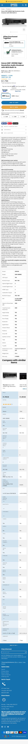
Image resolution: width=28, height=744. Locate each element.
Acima (20, 662)
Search (3, 669)
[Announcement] (14, 1)
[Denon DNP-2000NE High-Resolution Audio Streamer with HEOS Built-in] (10, 380)
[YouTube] (8, 727)
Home (2, 9)
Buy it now (14, 107)
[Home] (14, 5)
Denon (6, 70)
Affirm (16, 662)
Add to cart (14, 102)
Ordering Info (5, 676)
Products (8, 9)
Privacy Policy (5, 671)
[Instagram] (5, 727)
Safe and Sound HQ (21, 736)
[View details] (8, 52)
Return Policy (5, 673)
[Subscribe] (25, 652)
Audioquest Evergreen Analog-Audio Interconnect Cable (17, 51)
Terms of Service (5, 675)
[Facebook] (2, 727)
